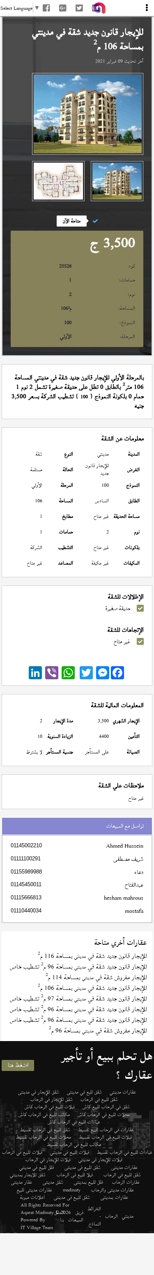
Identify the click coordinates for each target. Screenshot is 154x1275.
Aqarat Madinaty (37, 1212)
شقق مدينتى (53, 1182)
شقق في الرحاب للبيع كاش (106, 1106)
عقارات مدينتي (123, 1092)
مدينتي (127, 1216)
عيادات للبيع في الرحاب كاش (74, 1121)
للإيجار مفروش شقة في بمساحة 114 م (96, 977)
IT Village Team (37, 1227)
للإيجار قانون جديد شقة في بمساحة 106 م (92, 988)
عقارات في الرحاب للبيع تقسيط (106, 1129)
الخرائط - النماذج (94, 1216)
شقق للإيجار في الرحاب (51, 1099)
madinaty (71, 1189)
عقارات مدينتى (124, 1167)
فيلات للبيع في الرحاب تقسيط (105, 1137)
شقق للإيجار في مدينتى (38, 1092)
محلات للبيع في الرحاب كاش (104, 1114)
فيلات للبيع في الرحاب (22, 1152)
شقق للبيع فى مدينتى (82, 1167)
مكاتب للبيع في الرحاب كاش (44, 1114)
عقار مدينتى (21, 1182)
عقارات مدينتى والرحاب (112, 1189)
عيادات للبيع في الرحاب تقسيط (124, 1152)
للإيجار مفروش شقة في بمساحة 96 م (98, 1030)
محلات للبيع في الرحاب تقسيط (43, 1137)
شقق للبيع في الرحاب (99, 1099)
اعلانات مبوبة (32, 1197)
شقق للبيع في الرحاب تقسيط (45, 1129)
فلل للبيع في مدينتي (36, 1167)
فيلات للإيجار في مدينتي (100, 1159)
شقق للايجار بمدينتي (28, 1174)
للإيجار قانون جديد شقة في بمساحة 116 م (92, 956)
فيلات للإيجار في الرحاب (48, 1159)
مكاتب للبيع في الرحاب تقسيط (74, 1144)
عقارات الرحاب (126, 1182)
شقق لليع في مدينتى (84, 1092)
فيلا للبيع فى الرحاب (75, 1174)
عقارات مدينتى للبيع (34, 1189)
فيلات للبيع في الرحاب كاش (50, 1106)
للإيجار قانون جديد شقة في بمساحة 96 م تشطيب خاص (78, 966)
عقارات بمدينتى (114, 1197)
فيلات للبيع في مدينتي (69, 1152)
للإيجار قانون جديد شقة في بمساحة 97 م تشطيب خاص (78, 998)
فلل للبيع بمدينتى (88, 1182)
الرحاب (111, 1216)
